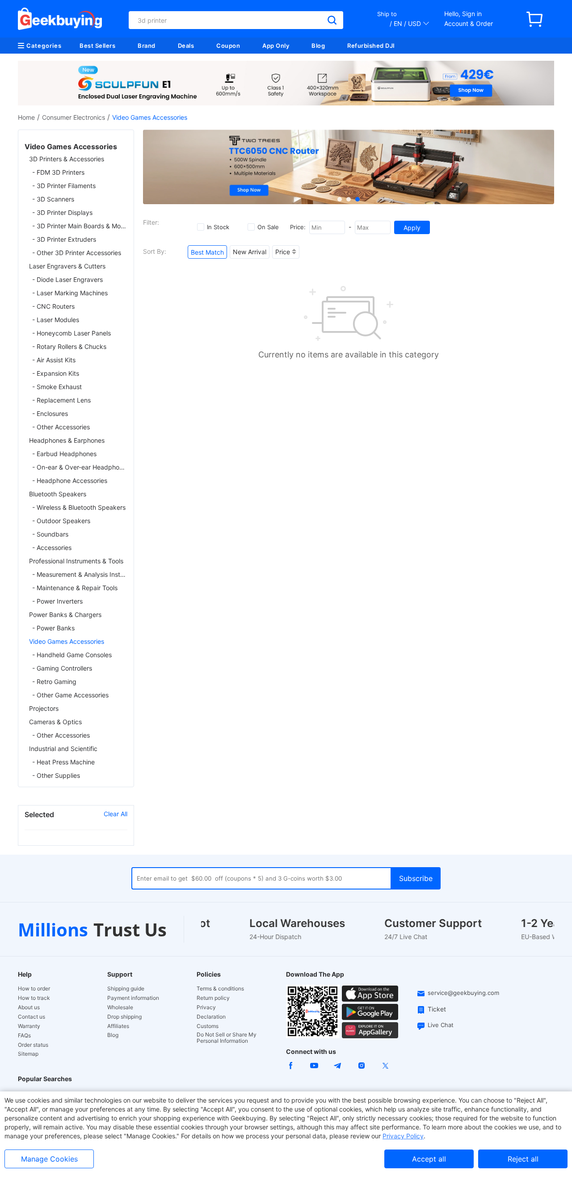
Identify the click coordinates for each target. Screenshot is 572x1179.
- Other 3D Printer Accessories (76, 252)
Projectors (44, 708)
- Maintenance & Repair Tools (75, 588)
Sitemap (28, 1053)
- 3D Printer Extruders (64, 239)
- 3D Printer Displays (62, 212)
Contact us (31, 1017)
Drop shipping (124, 1017)
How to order (34, 989)
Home (26, 117)
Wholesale (120, 1007)
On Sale (268, 227)
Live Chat (441, 1024)
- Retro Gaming (54, 681)
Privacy (206, 1007)
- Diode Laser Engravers (67, 279)
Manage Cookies (49, 1158)
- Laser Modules (55, 319)
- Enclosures (50, 413)
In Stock (218, 227)
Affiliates (118, 1026)
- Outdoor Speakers (61, 520)
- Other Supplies (56, 775)
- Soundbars (50, 534)
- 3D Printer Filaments (64, 185)
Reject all (523, 1158)
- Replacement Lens (61, 400)
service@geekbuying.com (463, 992)
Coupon (228, 45)
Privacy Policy (403, 1136)
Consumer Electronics (73, 117)
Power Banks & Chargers (65, 614)
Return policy (213, 998)
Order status (33, 1045)
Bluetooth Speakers (57, 494)
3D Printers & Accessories (66, 159)
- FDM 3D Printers (58, 172)
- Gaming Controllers (62, 668)
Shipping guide (125, 989)
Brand (147, 45)
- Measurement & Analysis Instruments (79, 574)
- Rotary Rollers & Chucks (69, 346)
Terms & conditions (220, 989)
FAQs (24, 1035)
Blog (318, 45)
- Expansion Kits (55, 373)
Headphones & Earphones (67, 440)
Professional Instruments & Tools (76, 561)
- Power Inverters (57, 601)
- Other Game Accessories (70, 695)
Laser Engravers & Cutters (67, 266)
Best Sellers (97, 45)
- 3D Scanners (53, 199)
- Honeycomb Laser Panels (71, 333)
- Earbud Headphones (64, 453)
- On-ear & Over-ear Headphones (79, 467)
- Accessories (52, 547)
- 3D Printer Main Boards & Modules (79, 226)
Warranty (29, 1026)
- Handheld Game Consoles (72, 655)
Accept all (429, 1158)
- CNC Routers (53, 306)
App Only (275, 45)
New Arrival (249, 252)
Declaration (211, 1017)
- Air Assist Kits (54, 360)
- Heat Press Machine (63, 762)
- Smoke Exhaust (57, 386)
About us (29, 1007)
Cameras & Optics (55, 722)
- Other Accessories (61, 427)
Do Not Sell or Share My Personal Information (227, 1038)
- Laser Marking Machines (70, 293)
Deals (186, 45)
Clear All (115, 814)
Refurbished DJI (371, 45)
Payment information (133, 998)
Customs (208, 1026)
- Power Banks (53, 628)
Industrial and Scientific (63, 748)
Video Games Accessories (66, 641)
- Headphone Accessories (69, 480)
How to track (34, 998)
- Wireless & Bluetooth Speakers (79, 507)
